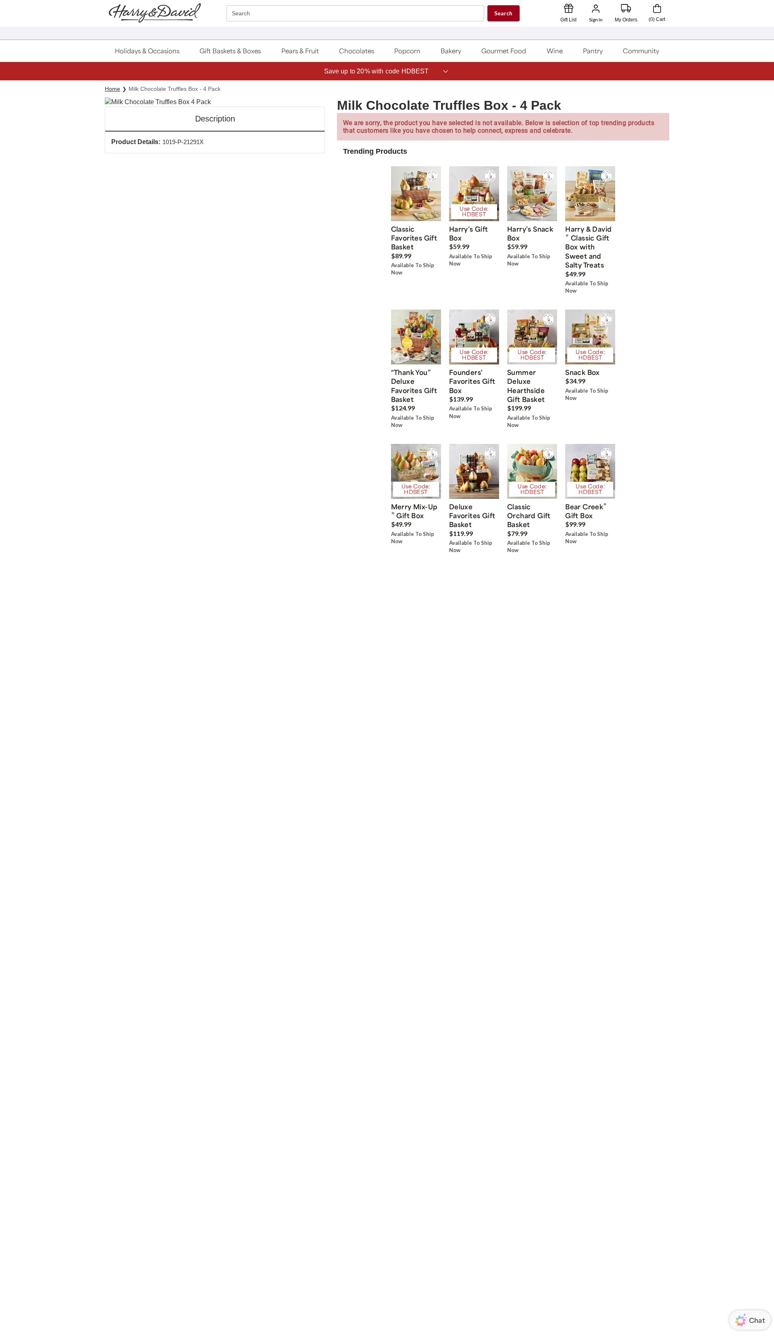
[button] (147, 51)
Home (112, 89)
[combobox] (356, 13)
